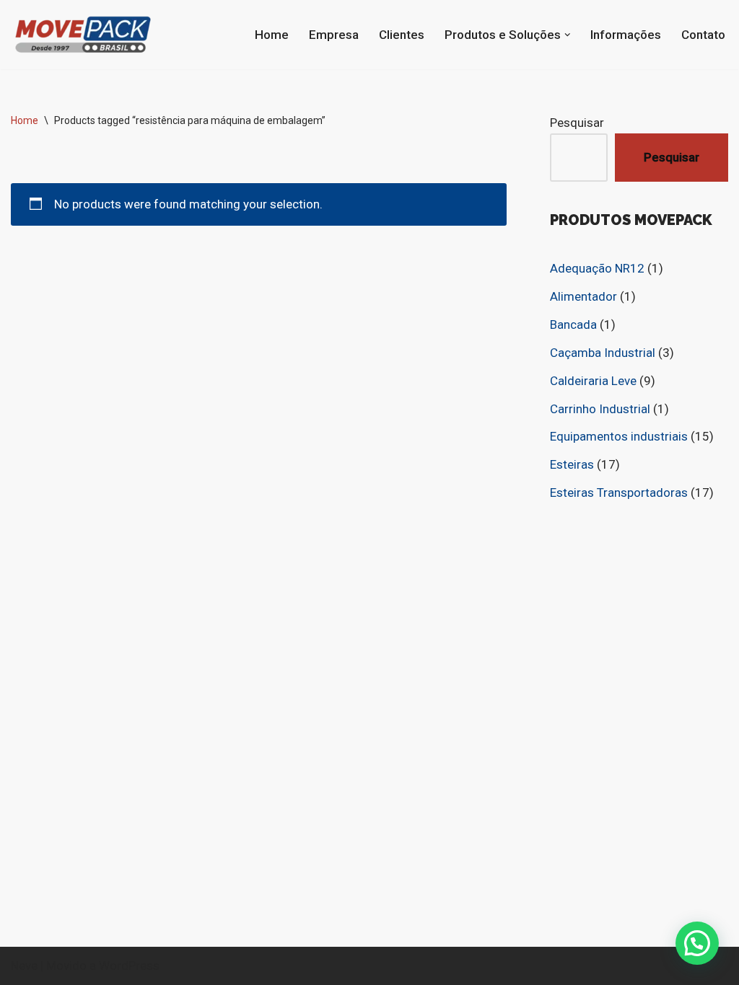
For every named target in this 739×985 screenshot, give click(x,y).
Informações (625, 34)
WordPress (129, 965)
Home (272, 34)
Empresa (334, 34)
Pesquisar (577, 122)
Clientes (401, 34)
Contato (703, 34)
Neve (24, 965)
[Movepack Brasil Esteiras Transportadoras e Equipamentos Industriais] (83, 34)
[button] (567, 35)
